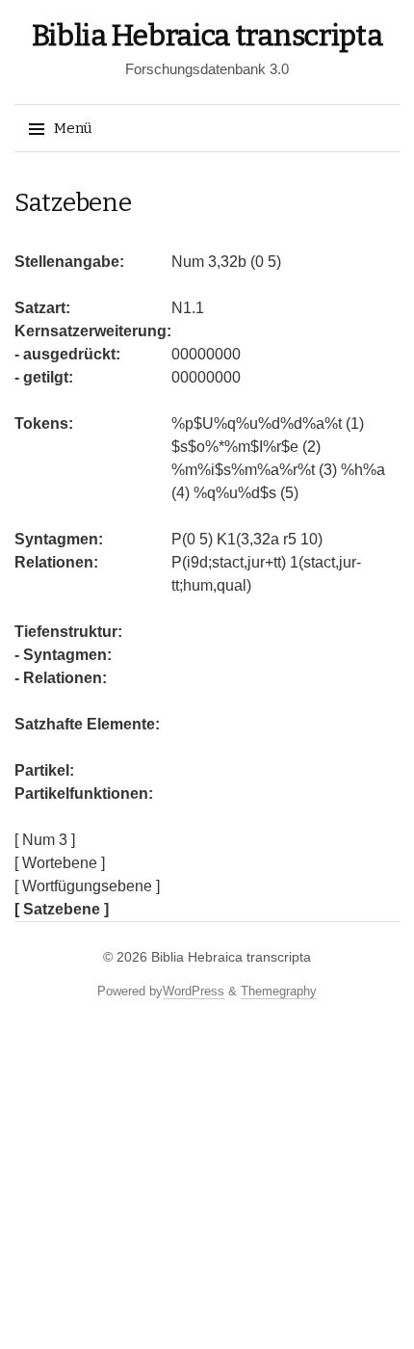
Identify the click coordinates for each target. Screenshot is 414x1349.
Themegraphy (279, 991)
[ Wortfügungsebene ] (87, 886)
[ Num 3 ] (44, 840)
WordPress (193, 991)
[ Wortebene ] (59, 863)
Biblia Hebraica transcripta (207, 35)
